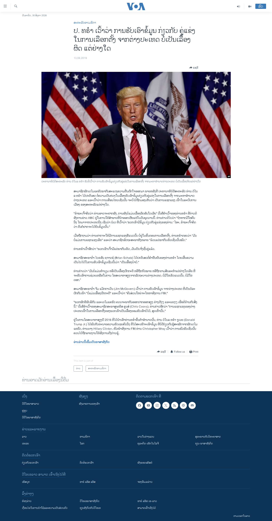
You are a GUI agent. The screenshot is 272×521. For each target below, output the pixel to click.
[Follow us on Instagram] (157, 405)
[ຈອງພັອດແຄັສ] (192, 405)
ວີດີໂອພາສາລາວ (30, 404)
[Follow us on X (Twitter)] (165, 405)
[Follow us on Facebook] (139, 405)
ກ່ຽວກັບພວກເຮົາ (30, 463)
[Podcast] (183, 405)
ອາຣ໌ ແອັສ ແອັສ (87, 482)
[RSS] (174, 405)
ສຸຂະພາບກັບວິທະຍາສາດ (208, 437)
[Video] (249, 6)
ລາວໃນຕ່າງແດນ (145, 437)
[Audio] (238, 6)
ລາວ (24, 437)
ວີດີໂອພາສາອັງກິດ (31, 417)
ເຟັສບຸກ (26, 482)
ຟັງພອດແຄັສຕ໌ (144, 463)
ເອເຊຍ (25, 443)
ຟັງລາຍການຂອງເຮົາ (89, 404)
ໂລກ (82, 443)
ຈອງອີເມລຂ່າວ (144, 482)
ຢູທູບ (24, 411)
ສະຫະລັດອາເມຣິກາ (85, 22)
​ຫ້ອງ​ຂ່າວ (26, 501)
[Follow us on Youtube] (148, 405)
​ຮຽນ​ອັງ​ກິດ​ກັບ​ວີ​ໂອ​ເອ (90, 508)
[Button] (193, 67)
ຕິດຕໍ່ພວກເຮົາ (87, 463)
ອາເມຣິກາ (85, 437)
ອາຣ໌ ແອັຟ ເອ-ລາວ (147, 501)
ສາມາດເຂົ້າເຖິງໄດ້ (146, 508)
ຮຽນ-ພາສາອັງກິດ (204, 443)
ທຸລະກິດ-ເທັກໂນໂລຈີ (148, 443)
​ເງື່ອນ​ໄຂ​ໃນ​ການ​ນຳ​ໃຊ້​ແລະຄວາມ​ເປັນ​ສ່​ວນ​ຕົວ (45, 508)
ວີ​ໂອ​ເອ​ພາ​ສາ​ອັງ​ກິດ (89, 501)
